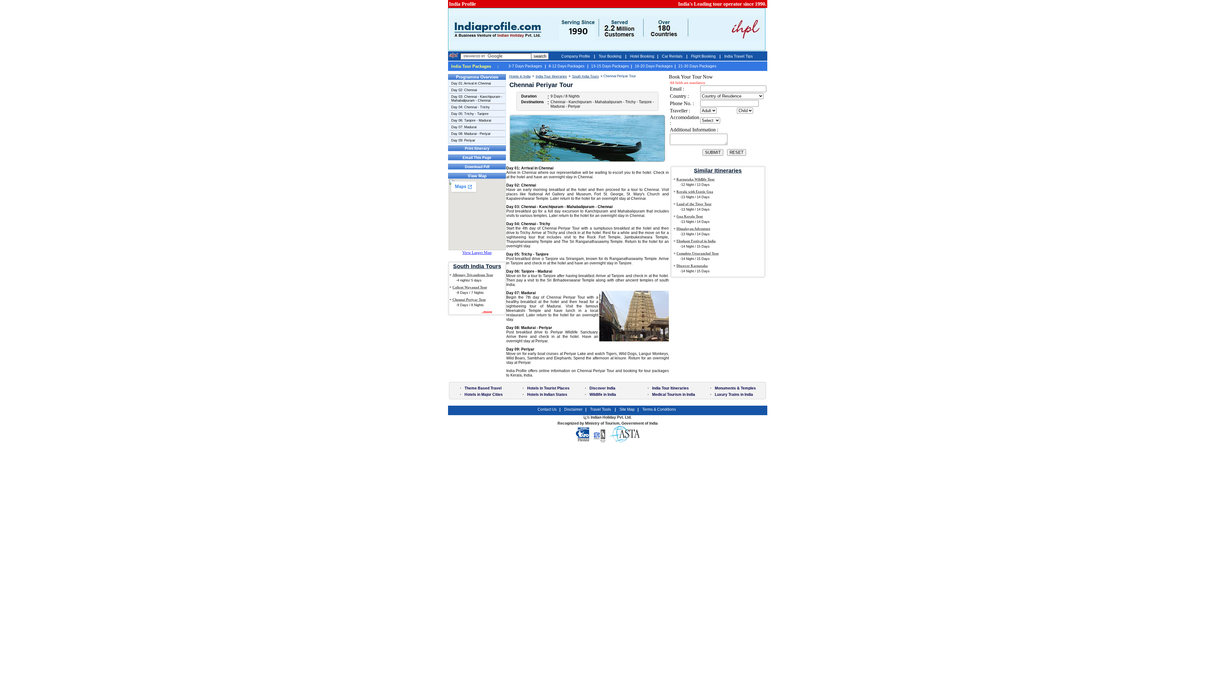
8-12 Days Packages (567, 66)
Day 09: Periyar (463, 140)
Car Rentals (672, 56)
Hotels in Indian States (547, 394)
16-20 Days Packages (654, 66)
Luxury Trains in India (734, 394)
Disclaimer (573, 409)
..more (487, 312)
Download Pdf (477, 167)
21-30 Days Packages (697, 66)
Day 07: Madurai (464, 127)
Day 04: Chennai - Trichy (470, 107)
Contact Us (547, 409)
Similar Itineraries (718, 171)
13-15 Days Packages (610, 66)
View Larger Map (477, 252)
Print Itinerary (477, 148)
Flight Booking (704, 56)
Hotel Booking (642, 56)
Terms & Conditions (659, 409)
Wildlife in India (602, 394)
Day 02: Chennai (464, 90)
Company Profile (576, 56)
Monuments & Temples (735, 388)
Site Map (627, 409)
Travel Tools (601, 409)
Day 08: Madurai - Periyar (471, 134)
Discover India (602, 388)
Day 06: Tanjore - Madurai (471, 120)
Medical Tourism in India (673, 394)
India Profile (462, 4)
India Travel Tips (738, 56)
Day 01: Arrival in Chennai (471, 83)
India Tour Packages (471, 66)
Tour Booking (610, 56)
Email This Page (477, 157)
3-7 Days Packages (525, 66)
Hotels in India (520, 76)
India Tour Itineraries (551, 76)
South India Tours (477, 266)
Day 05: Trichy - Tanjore (470, 114)
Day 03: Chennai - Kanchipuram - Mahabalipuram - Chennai (476, 98)
